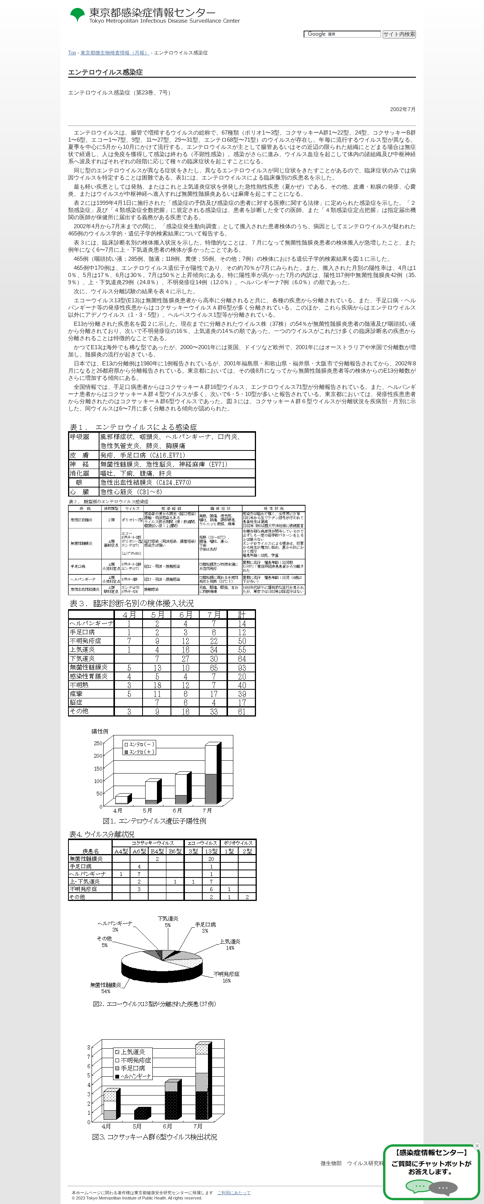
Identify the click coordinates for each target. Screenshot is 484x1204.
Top (72, 53)
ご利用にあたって (234, 1192)
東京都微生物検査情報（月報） (115, 53)
